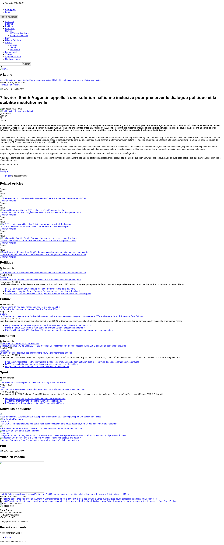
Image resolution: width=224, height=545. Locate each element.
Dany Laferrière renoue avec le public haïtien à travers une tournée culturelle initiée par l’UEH (48, 325)
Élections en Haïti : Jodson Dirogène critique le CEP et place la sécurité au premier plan (40, 212)
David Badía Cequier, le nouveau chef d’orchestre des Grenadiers (35, 398)
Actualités (9, 22)
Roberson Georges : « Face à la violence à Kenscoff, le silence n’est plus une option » (39, 440)
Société (8, 43)
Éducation (15, 50)
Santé (13, 47)
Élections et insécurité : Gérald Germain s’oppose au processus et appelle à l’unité (38, 240)
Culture (8, 31)
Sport (7, 38)
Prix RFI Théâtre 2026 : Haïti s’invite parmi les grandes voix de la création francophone (45, 328)
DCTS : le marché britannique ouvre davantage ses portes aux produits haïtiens (41, 364)
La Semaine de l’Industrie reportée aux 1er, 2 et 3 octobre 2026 (29, 309)
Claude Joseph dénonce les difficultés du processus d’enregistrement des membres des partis (43, 254)
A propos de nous (13, 57)
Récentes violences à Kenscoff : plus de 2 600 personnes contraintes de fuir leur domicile (41, 428)
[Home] (4, 69)
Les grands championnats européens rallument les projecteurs (33, 401)
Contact (8, 537)
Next (17, 85)
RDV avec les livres (19, 33)
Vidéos (8, 54)
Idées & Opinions (13, 40)
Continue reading (8, 201)
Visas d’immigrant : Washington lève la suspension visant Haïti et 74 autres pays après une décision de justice (50, 80)
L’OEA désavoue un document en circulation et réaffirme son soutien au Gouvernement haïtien (43, 198)
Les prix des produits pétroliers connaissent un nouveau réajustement (37, 366)
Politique (9, 26)
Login (7, 12)
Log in (8, 176)
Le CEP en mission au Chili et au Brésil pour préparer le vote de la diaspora (34, 226)
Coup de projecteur (19, 36)
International (11, 52)
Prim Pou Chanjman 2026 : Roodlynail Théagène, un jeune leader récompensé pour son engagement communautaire (59, 330)
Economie (10, 29)
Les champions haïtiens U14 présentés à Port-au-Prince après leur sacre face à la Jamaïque (42, 389)
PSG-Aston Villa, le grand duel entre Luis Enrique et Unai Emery (34, 403)
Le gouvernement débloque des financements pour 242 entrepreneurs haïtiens (36, 353)
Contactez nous (12, 59)
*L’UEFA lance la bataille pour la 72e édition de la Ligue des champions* (33, 382)
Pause (12, 85)
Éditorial (9, 24)
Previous (4, 85)
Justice (13, 45)
